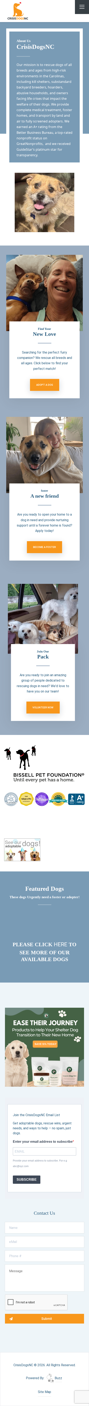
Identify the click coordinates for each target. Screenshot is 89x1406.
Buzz (58, 1378)
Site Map (44, 1392)
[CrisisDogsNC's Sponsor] (44, 1047)
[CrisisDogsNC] (27, 11)
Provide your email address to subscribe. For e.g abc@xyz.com (40, 1163)
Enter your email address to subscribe (43, 1141)
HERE (61, 944)
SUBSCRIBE (27, 1179)
